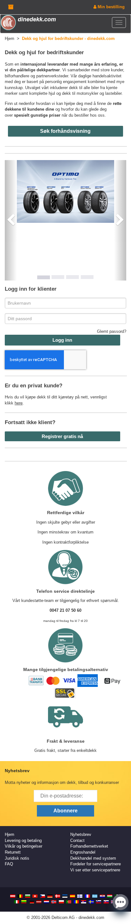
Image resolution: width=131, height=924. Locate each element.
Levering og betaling (23, 840)
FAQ (9, 864)
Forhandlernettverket (89, 846)
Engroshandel (82, 852)
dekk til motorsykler (80, 93)
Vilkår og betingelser (23, 846)
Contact (77, 840)
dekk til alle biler (84, 87)
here (19, 403)
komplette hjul (42, 93)
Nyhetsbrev (80, 834)
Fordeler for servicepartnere (95, 864)
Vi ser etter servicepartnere (95, 870)
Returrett (13, 852)
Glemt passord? (111, 331)
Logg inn (62, 340)
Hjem (9, 834)
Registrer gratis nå (62, 436)
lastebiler (113, 93)
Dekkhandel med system (93, 858)
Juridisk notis (17, 858)
